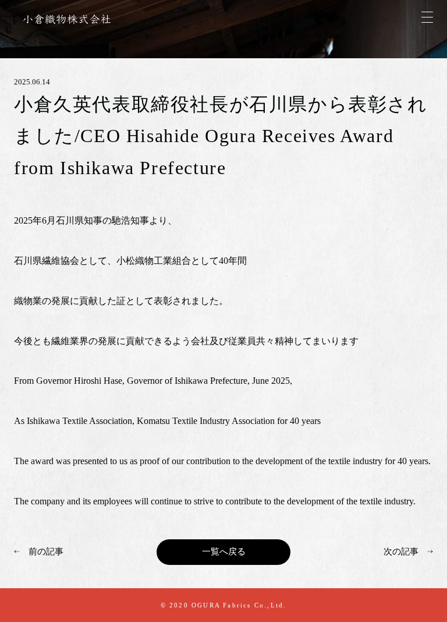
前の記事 (46, 551)
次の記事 (401, 551)
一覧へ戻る (224, 551)
